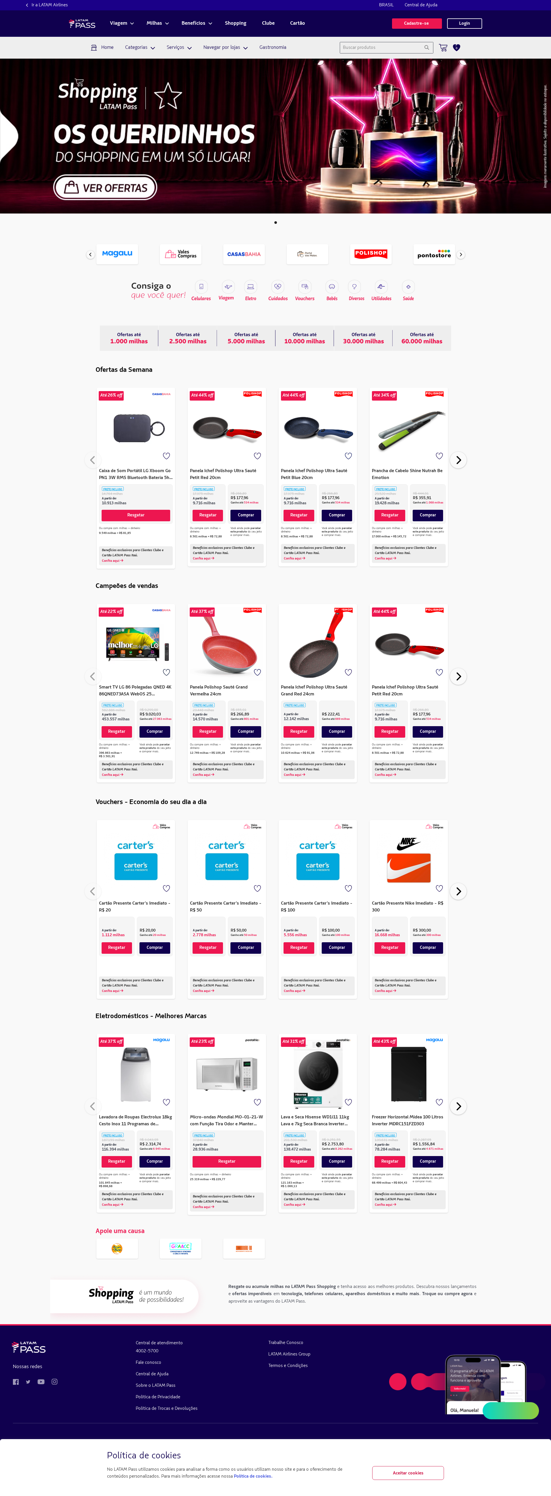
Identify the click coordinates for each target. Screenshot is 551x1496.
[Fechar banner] (439, 1456)
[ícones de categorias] (408, 287)
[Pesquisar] (426, 47)
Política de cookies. (253, 1476)
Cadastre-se (417, 23)
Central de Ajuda (421, 5)
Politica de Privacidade (158, 1397)
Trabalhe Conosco (285, 1343)
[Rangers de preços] (187, 338)
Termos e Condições (288, 1366)
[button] (275, 222)
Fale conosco (148, 1362)
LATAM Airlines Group (289, 1354)
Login (464, 23)
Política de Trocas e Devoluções (166, 1408)
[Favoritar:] (167, 456)
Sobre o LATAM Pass (155, 1385)
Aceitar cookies (408, 1473)
